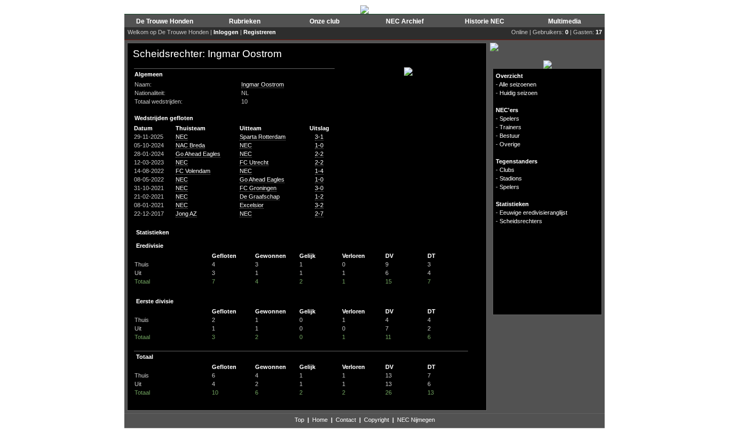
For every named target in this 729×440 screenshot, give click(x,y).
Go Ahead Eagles (198, 154)
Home (320, 420)
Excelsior (252, 205)
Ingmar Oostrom (262, 84)
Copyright (376, 420)
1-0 (319, 145)
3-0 (319, 188)
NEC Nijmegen (416, 420)
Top (299, 420)
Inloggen (226, 32)
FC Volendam (193, 171)
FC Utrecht (254, 162)
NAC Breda (190, 145)
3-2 (319, 205)
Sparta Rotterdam (263, 136)
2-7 (319, 213)
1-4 (319, 171)
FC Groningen (258, 188)
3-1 (319, 136)
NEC (182, 136)
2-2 (319, 154)
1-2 (319, 196)
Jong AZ (186, 213)
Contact (346, 420)
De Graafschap (260, 196)
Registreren (259, 32)
